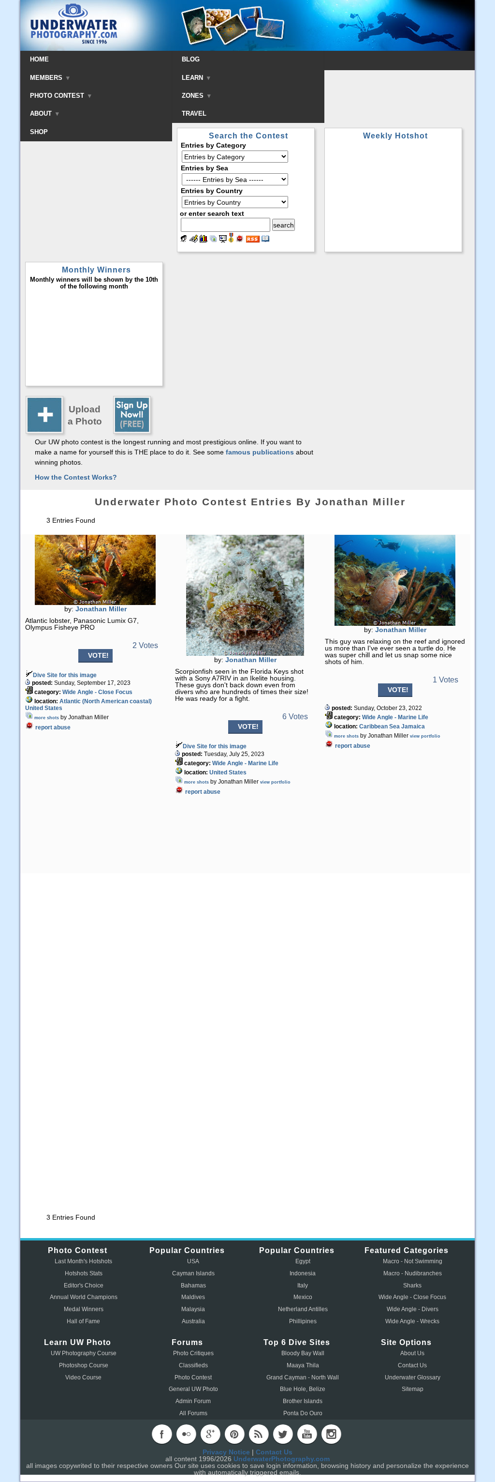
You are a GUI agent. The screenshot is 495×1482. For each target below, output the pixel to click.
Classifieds (193, 1365)
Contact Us (412, 1365)
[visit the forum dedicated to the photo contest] (184, 240)
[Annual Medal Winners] (231, 240)
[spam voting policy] (239, 240)
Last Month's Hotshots (83, 1261)
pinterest (234, 1434)
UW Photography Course (83, 1353)
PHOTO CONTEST (58, 95)
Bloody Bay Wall (302, 1353)
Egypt (302, 1261)
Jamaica (413, 726)
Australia (193, 1321)
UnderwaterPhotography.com (281, 1459)
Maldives (193, 1297)
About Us (412, 1353)
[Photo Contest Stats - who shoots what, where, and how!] (203, 240)
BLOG (191, 59)
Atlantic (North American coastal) (105, 701)
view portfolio (275, 782)
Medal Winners (83, 1309)
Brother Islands (302, 1401)
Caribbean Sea (379, 726)
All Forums (193, 1413)
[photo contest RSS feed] (253, 240)
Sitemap (412, 1389)
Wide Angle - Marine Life (245, 763)
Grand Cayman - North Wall (302, 1377)
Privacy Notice (226, 1452)
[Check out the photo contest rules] (265, 240)
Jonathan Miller (101, 609)
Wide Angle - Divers (412, 1309)
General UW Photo (193, 1389)
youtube (307, 1434)
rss (258, 1434)
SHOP (39, 132)
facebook (162, 1434)
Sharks (412, 1285)
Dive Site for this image (65, 675)
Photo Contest (193, 1377)
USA (193, 1261)
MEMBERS (47, 77)
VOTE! (98, 655)
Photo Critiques (193, 1353)
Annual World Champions (83, 1297)
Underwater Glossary (412, 1377)
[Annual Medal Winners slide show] (223, 240)
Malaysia (193, 1309)
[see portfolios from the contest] (213, 240)
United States (43, 708)
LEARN (193, 77)
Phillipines (303, 1321)
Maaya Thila (303, 1365)
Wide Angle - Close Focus (97, 692)
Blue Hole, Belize (302, 1389)
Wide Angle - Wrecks (412, 1321)
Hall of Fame (83, 1321)
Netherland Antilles (303, 1309)
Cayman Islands (193, 1273)
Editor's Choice (83, 1285)
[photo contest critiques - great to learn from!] (193, 240)
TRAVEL (194, 113)
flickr (186, 1434)
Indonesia (303, 1273)
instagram (331, 1434)
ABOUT (42, 113)
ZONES (193, 95)
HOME (39, 59)
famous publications (260, 452)
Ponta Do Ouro (302, 1413)
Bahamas (193, 1285)
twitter (282, 1434)
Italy (302, 1285)
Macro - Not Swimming (412, 1261)
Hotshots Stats (83, 1273)
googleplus (210, 1434)
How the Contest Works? (76, 477)
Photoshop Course (83, 1365)
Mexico (302, 1297)
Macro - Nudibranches (412, 1273)
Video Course (83, 1377)
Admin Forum (193, 1401)
